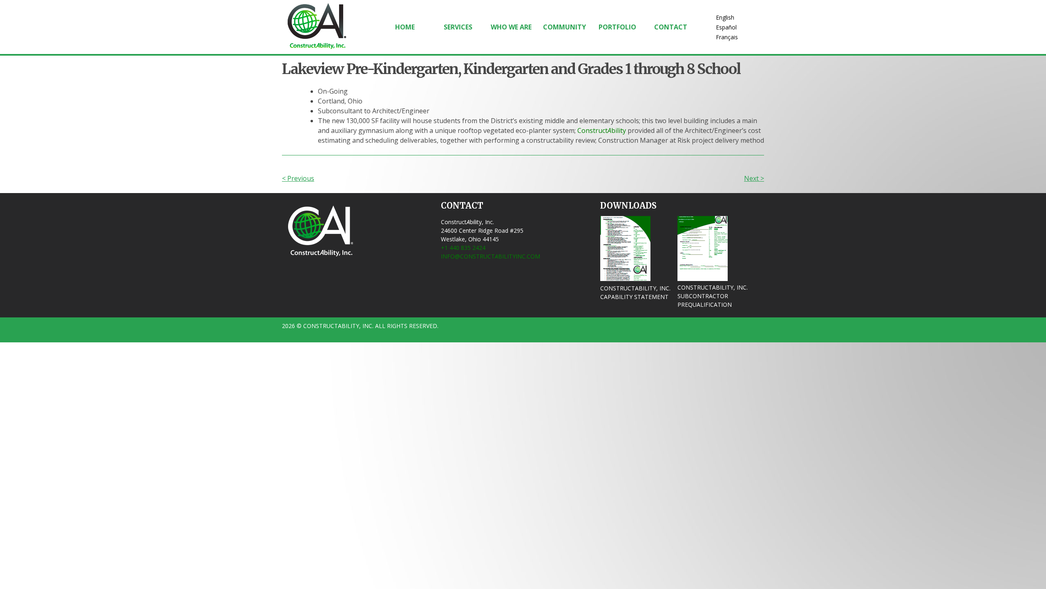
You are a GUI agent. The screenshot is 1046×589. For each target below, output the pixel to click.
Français (727, 37)
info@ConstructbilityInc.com (490, 256)
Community (564, 26)
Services (458, 26)
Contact (670, 26)
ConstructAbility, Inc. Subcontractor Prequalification (712, 295)
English (725, 17)
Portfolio (617, 26)
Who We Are (511, 26)
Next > (754, 178)
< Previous (298, 178)
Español (726, 27)
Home (405, 26)
